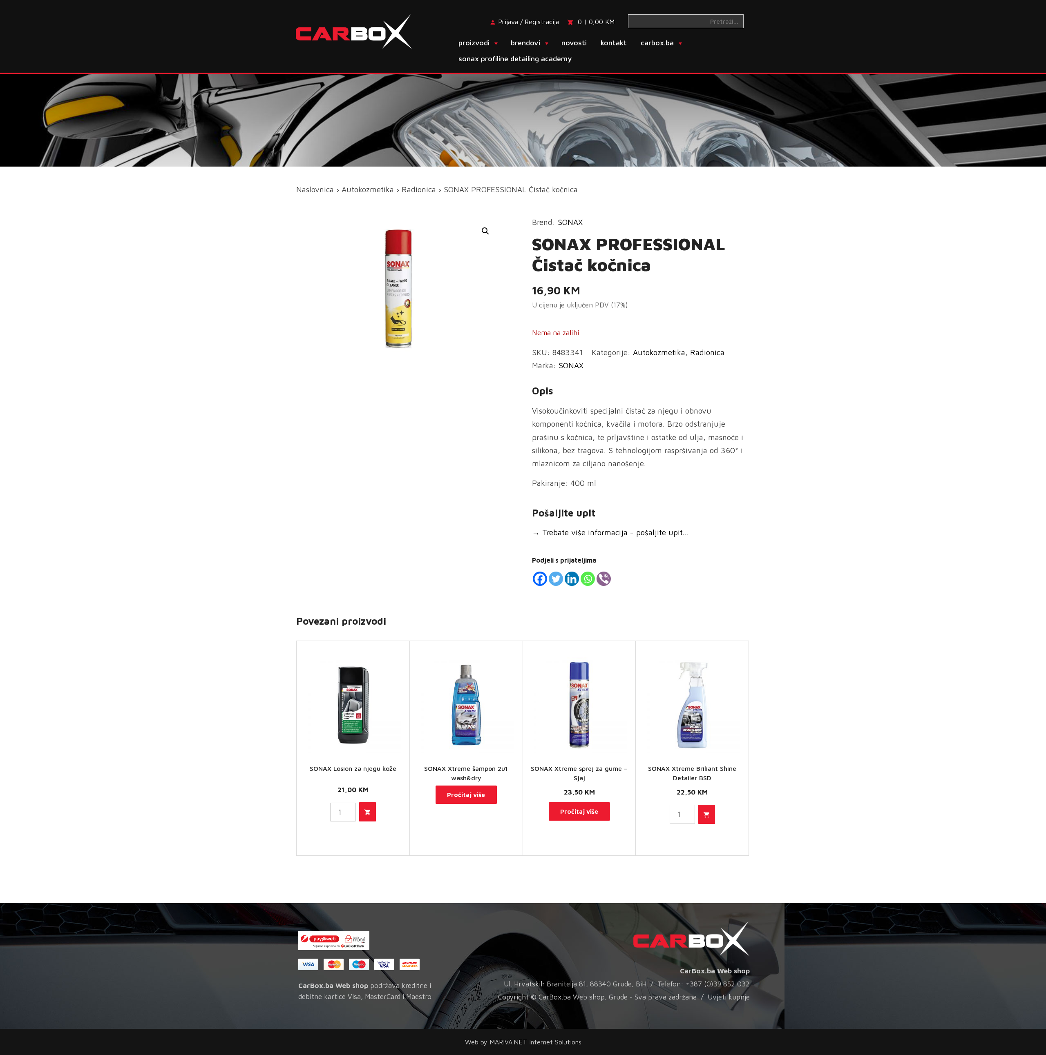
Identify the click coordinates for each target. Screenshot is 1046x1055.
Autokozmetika (368, 189)
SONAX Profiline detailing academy (515, 58)
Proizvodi (473, 42)
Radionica (419, 189)
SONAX (570, 222)
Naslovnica (315, 189)
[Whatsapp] (588, 579)
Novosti (574, 42)
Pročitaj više (466, 794)
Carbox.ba (657, 42)
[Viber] (604, 579)
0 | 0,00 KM (596, 21)
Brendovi (525, 42)
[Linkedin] (572, 579)
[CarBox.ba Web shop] (361, 30)
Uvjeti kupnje (729, 997)
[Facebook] (540, 579)
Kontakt (614, 42)
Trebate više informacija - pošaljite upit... (610, 532)
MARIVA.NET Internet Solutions (535, 1042)
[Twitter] (556, 579)
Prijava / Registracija (528, 21)
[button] (485, 231)
